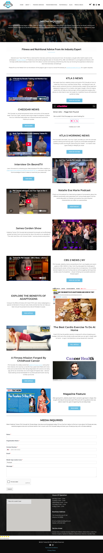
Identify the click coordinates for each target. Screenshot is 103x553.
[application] (30, 5)
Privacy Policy (52, 550)
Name (8, 434)
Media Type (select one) (14, 460)
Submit (10, 489)
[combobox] (8, 449)
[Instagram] (96, 5)
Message (9, 466)
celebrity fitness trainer (35, 365)
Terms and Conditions (51, 547)
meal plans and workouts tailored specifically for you (22, 170)
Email (8, 453)
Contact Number (12, 447)
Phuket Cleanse (21, 60)
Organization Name (13, 440)
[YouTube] (99, 5)
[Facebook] (94, 5)
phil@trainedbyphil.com (73, 67)
